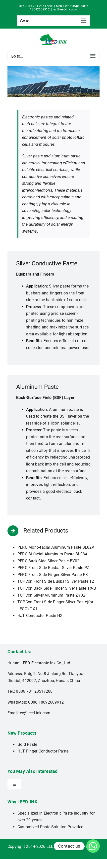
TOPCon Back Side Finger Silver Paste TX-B (56, 588)
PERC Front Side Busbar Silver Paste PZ (53, 567)
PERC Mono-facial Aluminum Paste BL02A (55, 547)
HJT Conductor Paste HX (39, 615)
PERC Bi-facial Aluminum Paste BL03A (52, 554)
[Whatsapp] (93, 846)
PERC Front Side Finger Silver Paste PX (52, 574)
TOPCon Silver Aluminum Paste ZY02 (51, 595)
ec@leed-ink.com (65, 9)
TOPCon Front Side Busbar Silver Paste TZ (56, 581)
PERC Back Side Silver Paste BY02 (48, 561)
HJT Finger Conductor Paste (42, 751)
